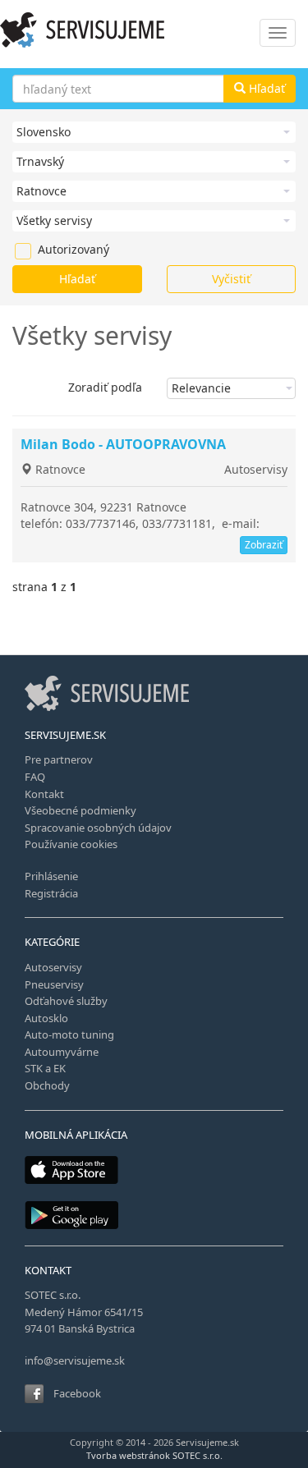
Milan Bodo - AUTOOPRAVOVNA (123, 444)
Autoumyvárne (62, 1051)
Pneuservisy (54, 984)
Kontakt (44, 794)
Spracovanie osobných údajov (98, 827)
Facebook (77, 1393)
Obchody (47, 1085)
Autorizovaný (46, 249)
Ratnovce (58, 469)
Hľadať (265, 88)
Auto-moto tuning (69, 1034)
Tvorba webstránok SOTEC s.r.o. (154, 1455)
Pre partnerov (59, 759)
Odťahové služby (66, 1000)
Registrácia (51, 893)
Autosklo (46, 1018)
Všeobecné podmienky (80, 810)
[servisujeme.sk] (154, 30)
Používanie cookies (71, 844)
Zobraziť (264, 545)
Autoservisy (255, 469)
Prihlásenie (51, 876)
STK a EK (45, 1068)
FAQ (35, 776)
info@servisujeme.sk (75, 1360)
